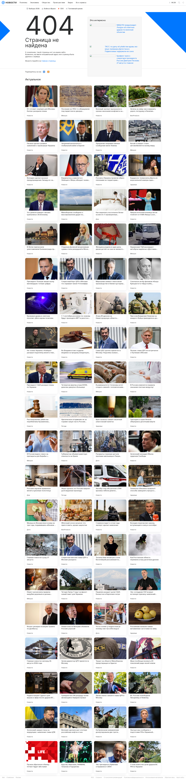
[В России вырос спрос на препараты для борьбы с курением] (41, 447)
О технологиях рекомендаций (113, 777)
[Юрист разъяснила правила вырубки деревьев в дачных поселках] (41, 585)
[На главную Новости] (11, 2)
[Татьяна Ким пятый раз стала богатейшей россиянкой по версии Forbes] (110, 550)
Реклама (18, 777)
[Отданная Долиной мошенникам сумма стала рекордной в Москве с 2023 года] (76, 240)
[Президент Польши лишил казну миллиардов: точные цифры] (41, 274)
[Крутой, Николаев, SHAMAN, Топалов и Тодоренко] (76, 757)
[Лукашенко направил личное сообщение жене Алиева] (110, 136)
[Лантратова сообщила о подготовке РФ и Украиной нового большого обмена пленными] (145, 723)
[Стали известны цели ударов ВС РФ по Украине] (145, 757)
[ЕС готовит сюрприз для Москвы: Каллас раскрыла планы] (41, 102)
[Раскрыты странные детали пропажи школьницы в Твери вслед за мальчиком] (110, 447)
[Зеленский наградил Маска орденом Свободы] (145, 447)
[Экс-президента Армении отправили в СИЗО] (110, 757)
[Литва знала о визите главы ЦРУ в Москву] (110, 688)
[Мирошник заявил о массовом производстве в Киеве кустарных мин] (110, 274)
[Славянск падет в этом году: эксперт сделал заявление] (110, 516)
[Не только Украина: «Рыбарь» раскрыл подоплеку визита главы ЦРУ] (41, 343)
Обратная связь (170, 777)
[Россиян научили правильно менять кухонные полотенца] (41, 481)
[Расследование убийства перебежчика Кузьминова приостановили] (41, 412)
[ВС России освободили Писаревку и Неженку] (145, 688)
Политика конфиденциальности (134, 777)
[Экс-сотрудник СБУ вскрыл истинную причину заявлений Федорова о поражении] (145, 585)
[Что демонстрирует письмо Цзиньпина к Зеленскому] (41, 205)
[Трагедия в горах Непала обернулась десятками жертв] (145, 412)
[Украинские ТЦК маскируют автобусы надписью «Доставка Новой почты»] (145, 240)
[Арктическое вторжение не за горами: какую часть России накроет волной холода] (76, 412)
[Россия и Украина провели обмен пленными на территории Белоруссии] (110, 171)
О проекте (99, 777)
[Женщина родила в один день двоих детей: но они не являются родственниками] (110, 240)
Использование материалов (154, 777)
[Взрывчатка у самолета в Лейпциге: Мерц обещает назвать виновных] (76, 171)
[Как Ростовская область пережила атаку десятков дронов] (145, 550)
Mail (3, 777)
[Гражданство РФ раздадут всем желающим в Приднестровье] (76, 688)
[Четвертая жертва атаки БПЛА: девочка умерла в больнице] (76, 378)
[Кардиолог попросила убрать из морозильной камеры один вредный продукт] (145, 171)
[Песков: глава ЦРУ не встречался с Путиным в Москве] (145, 343)
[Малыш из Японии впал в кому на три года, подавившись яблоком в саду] (41, 516)
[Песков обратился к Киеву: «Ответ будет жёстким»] (41, 757)
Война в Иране (50, 8)
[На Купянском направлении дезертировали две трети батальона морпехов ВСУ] (110, 723)
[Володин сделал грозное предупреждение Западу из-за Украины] (41, 171)
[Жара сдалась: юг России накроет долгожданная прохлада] (76, 481)
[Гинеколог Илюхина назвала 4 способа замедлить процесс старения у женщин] (145, 481)
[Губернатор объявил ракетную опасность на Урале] (76, 447)
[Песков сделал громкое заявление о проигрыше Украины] (41, 136)
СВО (62, 8)
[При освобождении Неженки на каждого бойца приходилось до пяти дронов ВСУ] (145, 309)
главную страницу (48, 61)
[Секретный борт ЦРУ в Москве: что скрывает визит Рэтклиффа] (76, 274)
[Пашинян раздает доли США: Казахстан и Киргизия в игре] (110, 585)
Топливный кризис (75, 8)
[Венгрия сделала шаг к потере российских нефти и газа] (76, 723)
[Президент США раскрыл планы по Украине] (41, 378)
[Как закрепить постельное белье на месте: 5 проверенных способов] (110, 205)
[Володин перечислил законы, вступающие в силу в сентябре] (145, 516)
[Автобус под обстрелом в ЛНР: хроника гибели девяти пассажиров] (110, 481)
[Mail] (3, 2)
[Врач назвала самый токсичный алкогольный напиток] (110, 412)
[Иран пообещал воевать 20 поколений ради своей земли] (145, 654)
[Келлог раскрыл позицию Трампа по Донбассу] (41, 619)
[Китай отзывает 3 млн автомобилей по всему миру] (145, 136)
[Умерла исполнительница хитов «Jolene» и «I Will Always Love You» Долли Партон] (145, 205)
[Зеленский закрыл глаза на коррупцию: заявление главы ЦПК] (41, 723)
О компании (10, 777)
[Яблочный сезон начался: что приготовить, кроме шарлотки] (76, 516)
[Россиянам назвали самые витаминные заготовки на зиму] (145, 619)
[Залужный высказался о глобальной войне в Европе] (76, 136)
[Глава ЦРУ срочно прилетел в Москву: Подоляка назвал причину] (110, 343)
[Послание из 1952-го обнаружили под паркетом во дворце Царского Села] (76, 102)
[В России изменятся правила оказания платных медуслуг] (145, 378)
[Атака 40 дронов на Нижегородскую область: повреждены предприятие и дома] (110, 309)
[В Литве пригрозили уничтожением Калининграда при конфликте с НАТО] (41, 240)
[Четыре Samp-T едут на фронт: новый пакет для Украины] (76, 585)
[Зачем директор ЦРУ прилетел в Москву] (76, 654)
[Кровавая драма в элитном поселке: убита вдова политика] (41, 309)
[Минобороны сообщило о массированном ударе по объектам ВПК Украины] (76, 205)
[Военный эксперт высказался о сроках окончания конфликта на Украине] (110, 102)
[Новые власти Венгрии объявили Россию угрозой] (76, 619)
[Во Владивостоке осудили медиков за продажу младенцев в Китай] (76, 343)
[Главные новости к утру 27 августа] (41, 550)
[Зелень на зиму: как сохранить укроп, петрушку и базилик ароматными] (145, 102)
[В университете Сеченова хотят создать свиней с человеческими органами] (110, 378)
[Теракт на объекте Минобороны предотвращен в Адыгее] (110, 654)
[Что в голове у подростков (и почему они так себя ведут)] (110, 619)
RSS (92, 777)
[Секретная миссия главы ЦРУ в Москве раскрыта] (76, 550)
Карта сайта (180, 777)
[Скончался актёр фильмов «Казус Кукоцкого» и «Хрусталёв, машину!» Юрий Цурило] (145, 274)
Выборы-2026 (34, 8)
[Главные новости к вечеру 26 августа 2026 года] (41, 654)
